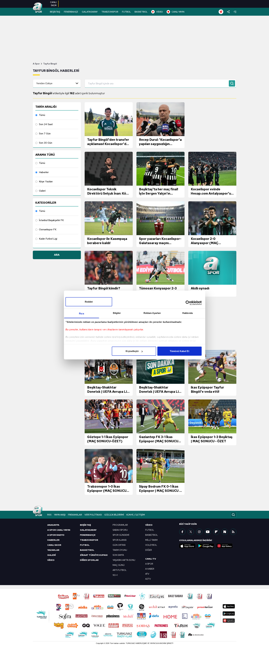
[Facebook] (182, 532)
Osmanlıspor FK (47, 229)
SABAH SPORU (120, 529)
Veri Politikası (93, 514)
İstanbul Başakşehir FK (51, 220)
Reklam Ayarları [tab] (152, 313)
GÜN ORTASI (119, 545)
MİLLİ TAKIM (151, 540)
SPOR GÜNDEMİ (121, 535)
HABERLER (53, 540)
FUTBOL (126, 11)
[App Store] (187, 545)
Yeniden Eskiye (44, 83)
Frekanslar (75, 514)
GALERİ (51, 555)
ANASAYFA (53, 524)
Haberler (44, 172)
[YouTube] (208, 532)
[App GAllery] (224, 545)
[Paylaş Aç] (228, 11)
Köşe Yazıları (46, 181)
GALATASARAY (90, 11)
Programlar (120, 524)
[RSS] (233, 532)
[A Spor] (37, 8)
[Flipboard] (216, 532)
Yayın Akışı (59, 514)
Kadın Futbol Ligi (48, 238)
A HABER (149, 568)
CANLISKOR (53, 4)
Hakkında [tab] (187, 313)
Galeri (42, 190)
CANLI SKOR (54, 545)
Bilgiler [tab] (117, 313)
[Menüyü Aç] (235, 12)
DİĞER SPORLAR (89, 560)
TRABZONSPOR (109, 11)
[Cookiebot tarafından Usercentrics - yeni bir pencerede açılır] (188, 302)
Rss (49, 514)
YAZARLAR (53, 550)
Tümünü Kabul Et (179, 351)
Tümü (42, 115)
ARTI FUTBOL (120, 570)
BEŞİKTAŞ (55, 11)
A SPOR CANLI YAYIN (58, 529)
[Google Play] (206, 545)
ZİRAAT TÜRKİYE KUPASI (94, 555)
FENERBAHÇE (71, 11)
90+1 (115, 575)
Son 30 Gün (45, 142)
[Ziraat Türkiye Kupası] (221, 11)
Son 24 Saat (46, 124)
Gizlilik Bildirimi (114, 514)
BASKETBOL (141, 11)
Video (148, 524)
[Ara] (232, 83)
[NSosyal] (225, 532)
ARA (57, 254)
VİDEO (159, 11)
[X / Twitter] (191, 532)
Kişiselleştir (132, 351)
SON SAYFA (118, 555)
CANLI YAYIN (178, 11)
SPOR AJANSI (119, 540)
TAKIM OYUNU (120, 550)
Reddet (89, 301)
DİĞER (148, 550)
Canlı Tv (150, 558)
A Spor (36, 63)
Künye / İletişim (135, 514)
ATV (147, 573)
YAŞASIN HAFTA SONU (124, 560)
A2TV (148, 578)
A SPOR (149, 563)
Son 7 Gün (45, 133)
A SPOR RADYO (55, 535)
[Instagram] (199, 532)
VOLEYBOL (151, 545)
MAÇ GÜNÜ (119, 565)
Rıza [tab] (81, 313)
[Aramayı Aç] (233, 515)
